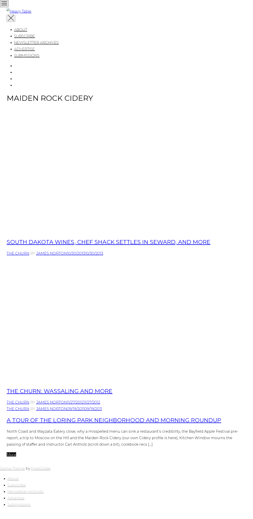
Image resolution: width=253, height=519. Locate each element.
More (11, 454)
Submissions (26, 55)
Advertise (24, 49)
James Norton (51, 253)
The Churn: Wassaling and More (59, 391)
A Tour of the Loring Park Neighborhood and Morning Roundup (114, 420)
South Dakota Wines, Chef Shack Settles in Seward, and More (108, 242)
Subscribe (24, 36)
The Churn (18, 253)
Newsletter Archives (36, 42)
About (20, 29)
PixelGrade (41, 468)
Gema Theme (12, 468)
